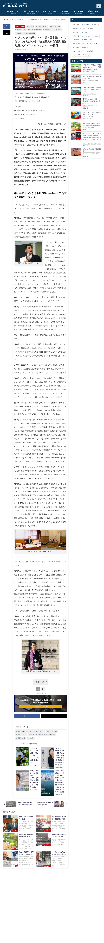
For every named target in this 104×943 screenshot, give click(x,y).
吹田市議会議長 (30, 33)
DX (96, 43)
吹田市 (60, 29)
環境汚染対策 (38, 29)
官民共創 (76, 24)
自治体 (91, 28)
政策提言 (76, 32)
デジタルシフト (87, 32)
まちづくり (77, 54)
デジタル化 (86, 24)
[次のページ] (40, 684)
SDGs (96, 36)
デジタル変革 (87, 36)
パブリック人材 (20, 26)
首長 (89, 43)
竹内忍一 (19, 33)
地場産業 (90, 51)
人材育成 (76, 47)
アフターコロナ (87, 39)
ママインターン (49, 29)
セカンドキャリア (42, 26)
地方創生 (76, 36)
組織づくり (86, 47)
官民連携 (87, 54)
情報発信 (96, 24)
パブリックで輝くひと (23, 29)
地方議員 (31, 26)
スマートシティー (79, 51)
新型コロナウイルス (79, 28)
